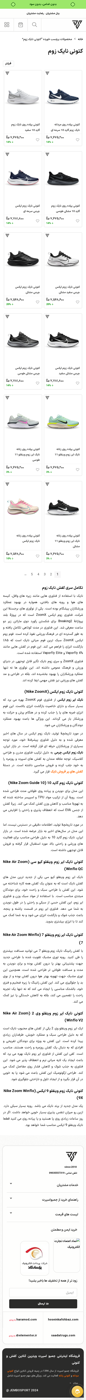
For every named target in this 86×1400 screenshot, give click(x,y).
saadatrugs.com (63, 1335)
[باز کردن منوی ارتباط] (77, 1391)
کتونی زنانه (64, 1376)
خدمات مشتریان (67, 1185)
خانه (80, 39)
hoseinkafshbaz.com (63, 1319)
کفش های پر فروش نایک (67, 771)
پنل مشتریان (52, 13)
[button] (34, 24)
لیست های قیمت (66, 1214)
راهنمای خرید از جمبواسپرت (60, 1200)
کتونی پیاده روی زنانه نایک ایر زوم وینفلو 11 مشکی (67, 541)
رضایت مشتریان (35, 13)
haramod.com (26, 1319)
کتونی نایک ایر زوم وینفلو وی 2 (57, 1013)
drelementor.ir (26, 1335)
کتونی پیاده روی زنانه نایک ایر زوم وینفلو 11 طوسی (27, 454)
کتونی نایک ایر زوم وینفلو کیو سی (57, 862)
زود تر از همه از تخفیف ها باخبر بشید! (53, 1280)
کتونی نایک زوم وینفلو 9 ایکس (60, 1091)
